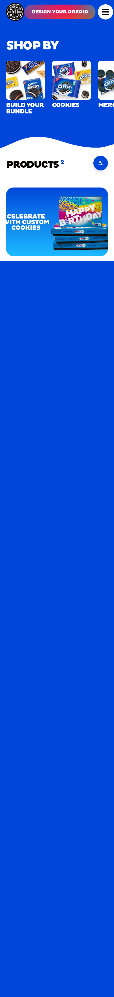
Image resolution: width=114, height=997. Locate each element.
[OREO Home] (15, 12)
